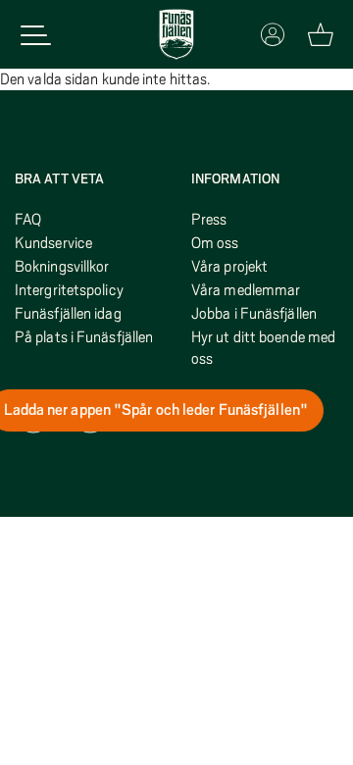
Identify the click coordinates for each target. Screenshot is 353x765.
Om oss (215, 243)
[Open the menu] (36, 35)
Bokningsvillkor (62, 267)
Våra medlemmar (245, 290)
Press (209, 220)
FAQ (28, 220)
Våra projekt (229, 267)
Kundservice (53, 243)
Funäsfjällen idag (68, 314)
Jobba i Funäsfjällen (254, 314)
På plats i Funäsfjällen (84, 337)
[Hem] (176, 34)
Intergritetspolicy (69, 290)
